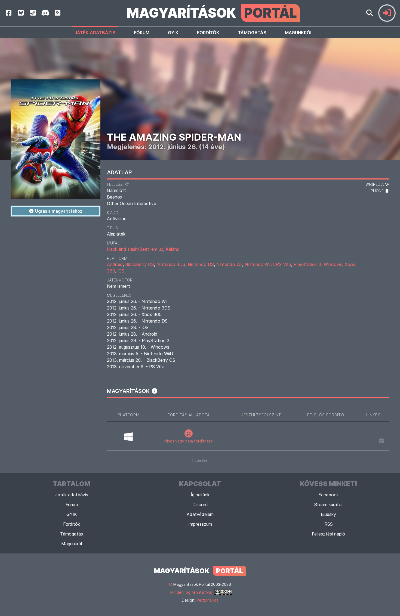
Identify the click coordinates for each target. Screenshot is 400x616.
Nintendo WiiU (259, 264)
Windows (333, 264)
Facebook (328, 494)
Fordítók (208, 32)
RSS (328, 524)
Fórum (141, 32)
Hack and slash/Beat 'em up (135, 249)
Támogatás (252, 32)
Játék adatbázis (95, 32)
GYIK (173, 32)
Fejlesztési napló (328, 534)
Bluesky (328, 514)
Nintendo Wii (229, 264)
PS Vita (283, 264)
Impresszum (200, 524)
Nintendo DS (201, 264)
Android (115, 264)
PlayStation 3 (307, 264)
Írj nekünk (200, 494)
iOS (121, 271)
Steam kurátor (328, 504)
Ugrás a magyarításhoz (58, 211)
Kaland (173, 249)
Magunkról (299, 32)
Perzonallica (207, 600)
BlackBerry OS (139, 264)
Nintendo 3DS (170, 264)
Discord (200, 504)
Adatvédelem (200, 514)
